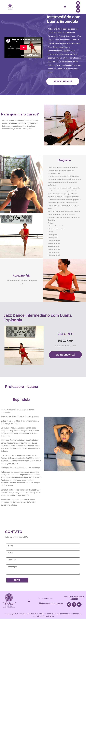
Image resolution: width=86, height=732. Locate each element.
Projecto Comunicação (44, 616)
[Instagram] (78, 7)
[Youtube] (78, 11)
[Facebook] (78, 3)
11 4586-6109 (47, 599)
